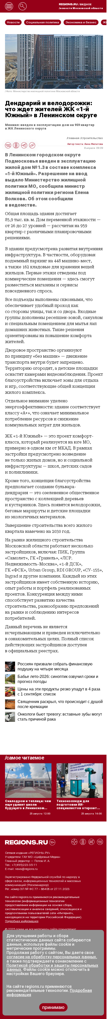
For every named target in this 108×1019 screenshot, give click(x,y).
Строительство (92, 138)
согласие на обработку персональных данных (51, 956)
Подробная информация (21, 921)
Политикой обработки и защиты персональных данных (52, 967)
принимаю (53, 1007)
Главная (73, 138)
